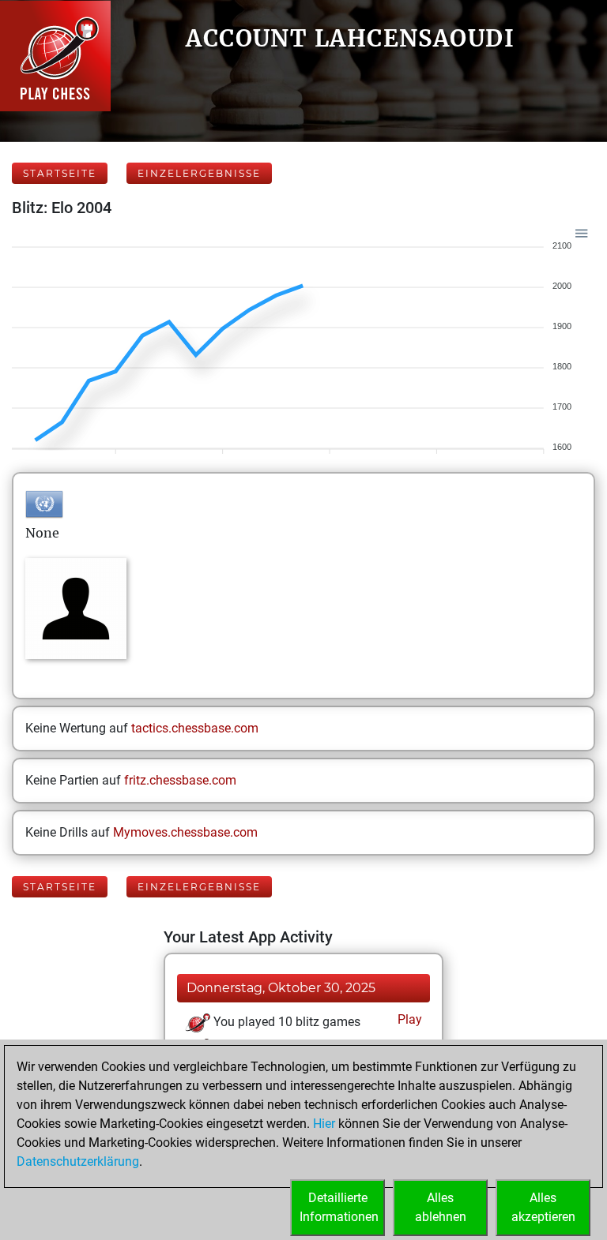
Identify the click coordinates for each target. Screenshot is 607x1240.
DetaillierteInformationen (339, 1207)
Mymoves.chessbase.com (185, 832)
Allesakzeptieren (543, 1207)
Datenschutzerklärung (78, 1161)
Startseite (59, 173)
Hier (324, 1123)
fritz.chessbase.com (180, 780)
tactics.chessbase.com (194, 728)
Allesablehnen (440, 1207)
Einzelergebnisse (199, 173)
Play (408, 1019)
